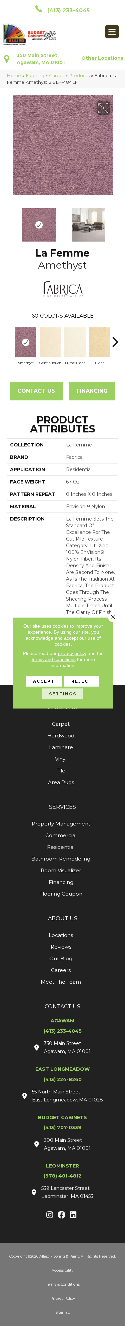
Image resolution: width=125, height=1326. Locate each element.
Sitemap (62, 1312)
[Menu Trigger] (112, 31)
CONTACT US (62, 1006)
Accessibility (62, 1270)
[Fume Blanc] (75, 342)
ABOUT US (62, 918)
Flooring (35, 75)
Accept (44, 681)
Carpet (56, 75)
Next (115, 221)
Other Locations (102, 58)
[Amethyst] (25, 342)
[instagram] (50, 1215)
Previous (10, 221)
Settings (62, 693)
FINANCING (92, 391)
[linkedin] (73, 1215)
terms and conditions (54, 659)
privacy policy (72, 653)
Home (14, 75)
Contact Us (36, 391)
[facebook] (61, 1215)
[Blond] (99, 342)
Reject (81, 681)
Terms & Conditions (63, 1284)
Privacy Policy (62, 1298)
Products (79, 75)
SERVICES (62, 807)
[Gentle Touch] (50, 342)
